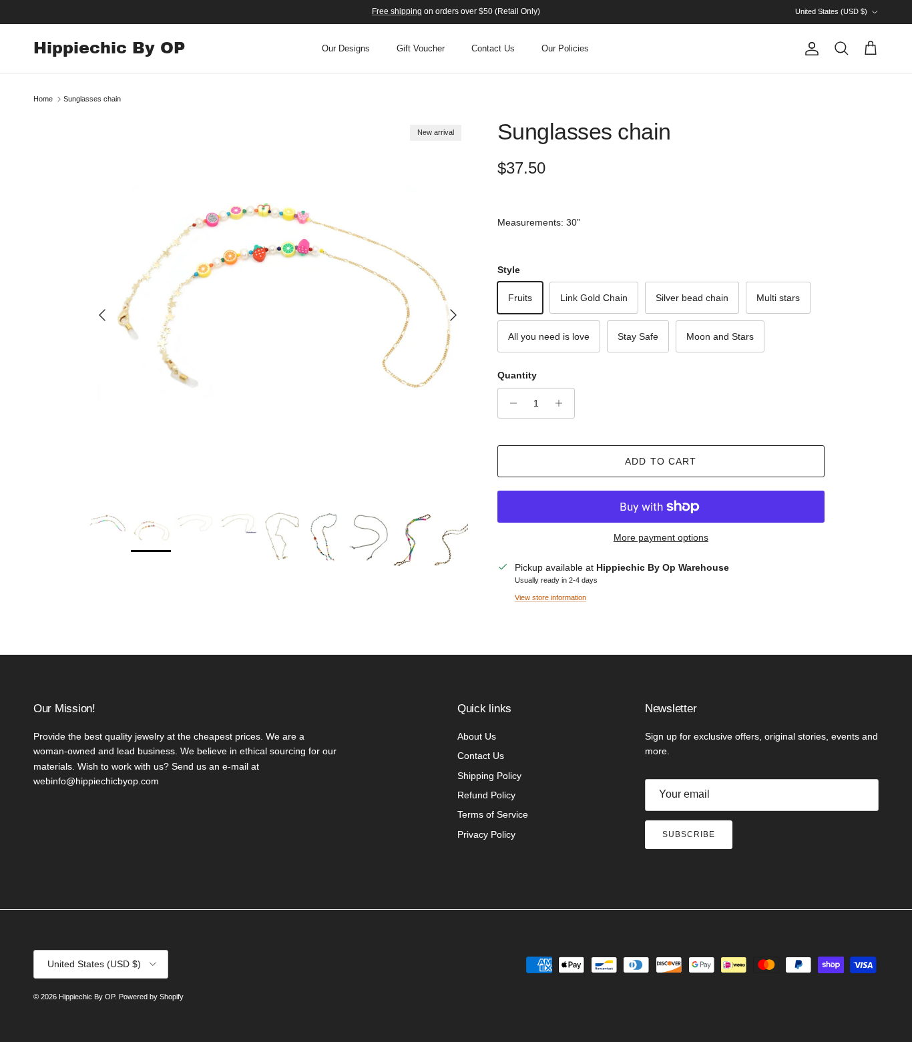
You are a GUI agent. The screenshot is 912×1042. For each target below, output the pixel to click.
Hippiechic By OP (87, 997)
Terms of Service (492, 814)
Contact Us (493, 48)
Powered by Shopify (151, 997)
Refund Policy (486, 795)
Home (43, 99)
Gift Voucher (421, 48)
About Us (476, 736)
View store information (550, 597)
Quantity (517, 375)
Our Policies (565, 48)
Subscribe (688, 834)
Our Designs (346, 48)
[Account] (809, 49)
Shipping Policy (489, 775)
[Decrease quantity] (509, 403)
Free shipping (397, 11)
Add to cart (660, 461)
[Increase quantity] (562, 403)
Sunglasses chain (92, 99)
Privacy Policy (486, 834)
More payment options (661, 537)
